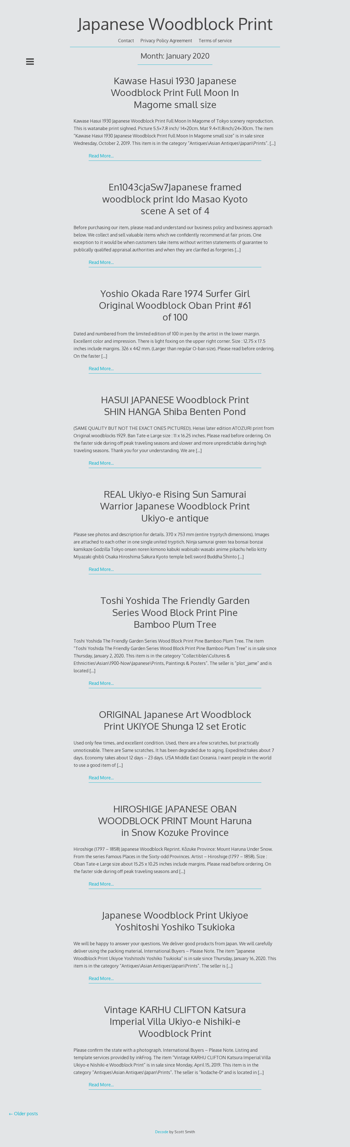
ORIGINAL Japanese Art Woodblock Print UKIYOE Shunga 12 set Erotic (175, 720)
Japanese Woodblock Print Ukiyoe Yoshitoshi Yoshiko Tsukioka (175, 921)
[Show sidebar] (30, 61)
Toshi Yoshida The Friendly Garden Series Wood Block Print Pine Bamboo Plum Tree (175, 612)
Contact (126, 40)
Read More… (101, 155)
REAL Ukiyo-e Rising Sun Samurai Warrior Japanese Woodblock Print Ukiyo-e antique (175, 506)
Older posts (26, 1113)
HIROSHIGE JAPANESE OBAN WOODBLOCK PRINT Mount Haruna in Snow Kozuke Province (175, 820)
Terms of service (215, 40)
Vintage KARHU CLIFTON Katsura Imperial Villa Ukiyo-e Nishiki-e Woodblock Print (175, 1021)
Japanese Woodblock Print (175, 23)
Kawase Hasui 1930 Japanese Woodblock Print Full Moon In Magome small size (175, 92)
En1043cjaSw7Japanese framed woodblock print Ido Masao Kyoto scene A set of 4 (175, 198)
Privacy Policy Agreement (166, 40)
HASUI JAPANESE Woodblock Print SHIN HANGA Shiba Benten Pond (175, 405)
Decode (161, 1131)
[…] (272, 143)
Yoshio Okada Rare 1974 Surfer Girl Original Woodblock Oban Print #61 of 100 (175, 305)
